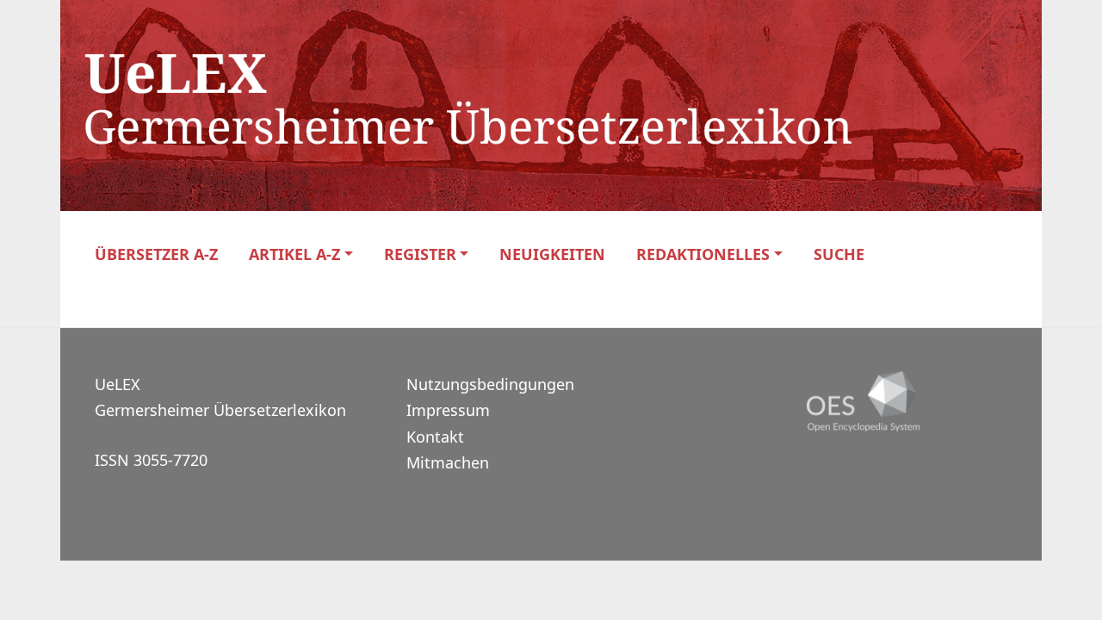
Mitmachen (447, 462)
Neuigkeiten (552, 254)
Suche (839, 254)
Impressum (448, 410)
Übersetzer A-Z (156, 254)
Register (420, 254)
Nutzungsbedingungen (490, 384)
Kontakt (435, 436)
